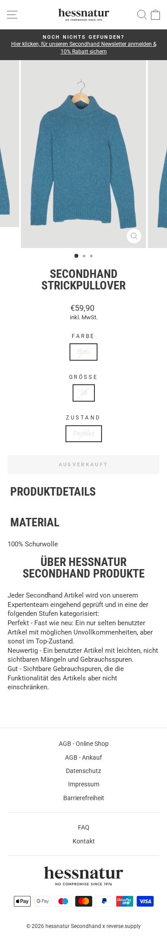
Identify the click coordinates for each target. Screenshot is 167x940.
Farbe (83, 336)
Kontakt (84, 841)
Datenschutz (83, 770)
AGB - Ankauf (83, 757)
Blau (83, 352)
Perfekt (83, 434)
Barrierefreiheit (83, 798)
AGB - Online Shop (84, 743)
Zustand (83, 418)
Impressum (83, 784)
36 (83, 393)
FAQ (84, 827)
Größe (83, 377)
